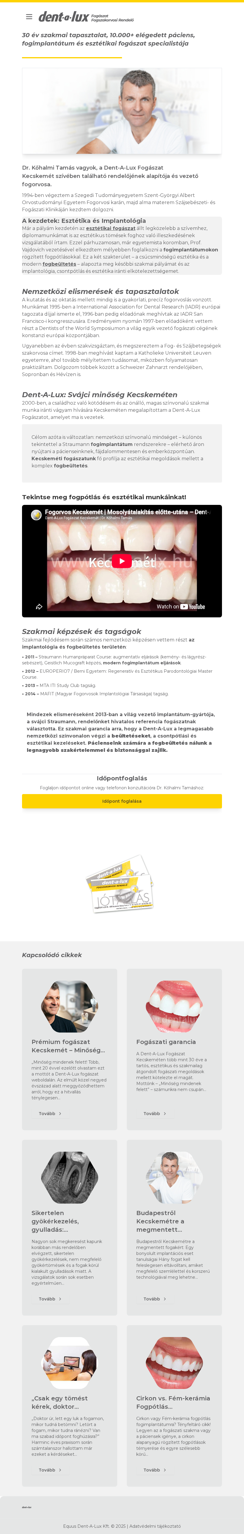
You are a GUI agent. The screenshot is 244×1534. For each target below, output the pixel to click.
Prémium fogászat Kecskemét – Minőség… (68, 1046)
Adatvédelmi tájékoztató (155, 1526)
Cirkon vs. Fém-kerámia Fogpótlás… (173, 1402)
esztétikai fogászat (110, 228)
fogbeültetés (59, 264)
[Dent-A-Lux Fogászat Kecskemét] (86, 17)
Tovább (47, 1113)
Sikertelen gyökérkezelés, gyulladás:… (55, 1221)
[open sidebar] (29, 17)
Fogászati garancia (166, 1041)
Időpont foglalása (122, 801)
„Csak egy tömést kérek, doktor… (60, 1402)
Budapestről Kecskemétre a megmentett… (160, 1221)
